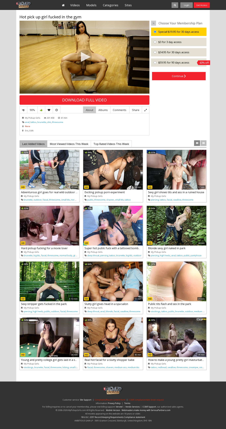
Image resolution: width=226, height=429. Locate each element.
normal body (77, 199)
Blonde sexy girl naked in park (166, 248)
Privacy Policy (114, 403)
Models (91, 5)
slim (49, 122)
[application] (84, 57)
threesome (57, 122)
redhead (162, 367)
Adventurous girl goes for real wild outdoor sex (50, 192)
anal (27, 122)
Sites (128, 5)
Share (135, 110)
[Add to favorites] (49, 109)
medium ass (200, 311)
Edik (31, 130)
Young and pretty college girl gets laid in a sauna (51, 360)
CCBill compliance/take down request (146, 399)
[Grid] (197, 143)
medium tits (133, 367)
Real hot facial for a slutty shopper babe (109, 360)
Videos (75, 5)
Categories (110, 5)
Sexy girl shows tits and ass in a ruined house (176, 192)
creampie (193, 367)
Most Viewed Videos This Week (69, 144)
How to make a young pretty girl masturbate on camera (182, 360)
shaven (110, 199)
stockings (155, 311)
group (76, 255)
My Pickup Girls (31, 5)
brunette (41, 122)
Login (186, 5)
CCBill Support (149, 406)
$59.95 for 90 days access (182, 63)
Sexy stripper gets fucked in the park (44, 304)
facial (45, 199)
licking (66, 367)
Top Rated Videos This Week (111, 144)
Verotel (119, 406)
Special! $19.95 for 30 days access (178, 32)
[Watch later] (56, 109)
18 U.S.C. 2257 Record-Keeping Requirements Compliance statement (113, 417)
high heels (165, 255)
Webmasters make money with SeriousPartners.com (146, 410)
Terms (127, 403)
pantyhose (196, 255)
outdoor (38, 199)
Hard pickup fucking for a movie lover (44, 248)
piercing (155, 199)
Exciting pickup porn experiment (105, 192)
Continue (178, 76)
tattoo (33, 122)
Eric (26, 130)
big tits (37, 255)
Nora (27, 126)
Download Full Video (84, 100)
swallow (177, 199)
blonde (109, 311)
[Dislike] (23, 109)
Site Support (85, 399)
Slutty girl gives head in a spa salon (106, 304)
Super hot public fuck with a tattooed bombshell (114, 248)
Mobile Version (113, 410)
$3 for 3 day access (169, 42)
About (89, 110)
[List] (203, 143)
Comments (120, 110)
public (90, 199)
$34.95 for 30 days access (173, 52)
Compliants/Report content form (110, 399)
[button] (84, 57)
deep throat (93, 255)
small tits (65, 199)
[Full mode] (145, 109)
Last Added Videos (33, 144)
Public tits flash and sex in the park (169, 304)
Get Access (201, 5)
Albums (103, 110)
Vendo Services (132, 406)
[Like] (41, 109)
